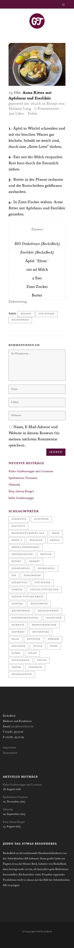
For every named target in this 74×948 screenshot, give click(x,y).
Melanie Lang (20, 109)
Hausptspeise (21, 611)
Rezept (51, 104)
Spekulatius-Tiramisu (23, 478)
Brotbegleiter (22, 554)
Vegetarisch (20, 660)
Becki (56, 533)
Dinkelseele (46, 569)
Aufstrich (41, 519)
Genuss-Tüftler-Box (44, 590)
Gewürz (17, 604)
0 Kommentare (47, 109)
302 (16, 113)
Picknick (18, 625)
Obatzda (14, 484)
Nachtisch (54, 618)
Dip (14, 576)
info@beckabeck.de (22, 726)
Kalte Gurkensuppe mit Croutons (31, 471)
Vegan (32, 653)
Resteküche (40, 632)
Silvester (33, 639)
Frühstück (19, 583)
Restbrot (18, 632)
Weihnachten (22, 674)
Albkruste (19, 519)
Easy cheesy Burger (21, 491)
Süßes (16, 653)
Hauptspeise (20, 320)
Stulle (38, 646)
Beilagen (36, 540)
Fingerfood (32, 576)
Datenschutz (10, 753)
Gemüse (17, 590)
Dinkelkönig (21, 569)
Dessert (26, 314)
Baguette (18, 526)
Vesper (16, 667)
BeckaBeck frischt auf (28, 533)
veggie (42, 660)
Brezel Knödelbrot (26, 547)
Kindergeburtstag (25, 618)
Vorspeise (35, 667)
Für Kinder (47, 314)
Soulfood (18, 646)
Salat (15, 639)
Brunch (46, 554)
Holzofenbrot (48, 611)
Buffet (16, 562)
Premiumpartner (44, 625)
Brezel (55, 540)
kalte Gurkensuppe (21, 498)
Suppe (54, 646)
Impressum (9, 747)
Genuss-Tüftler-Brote (28, 597)
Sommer (53, 639)
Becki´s (17, 540)
